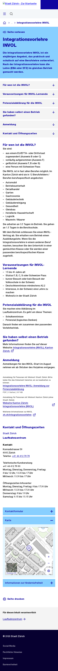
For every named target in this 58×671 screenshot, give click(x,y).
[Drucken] (49, 571)
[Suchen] (11, 14)
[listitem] (29, 85)
